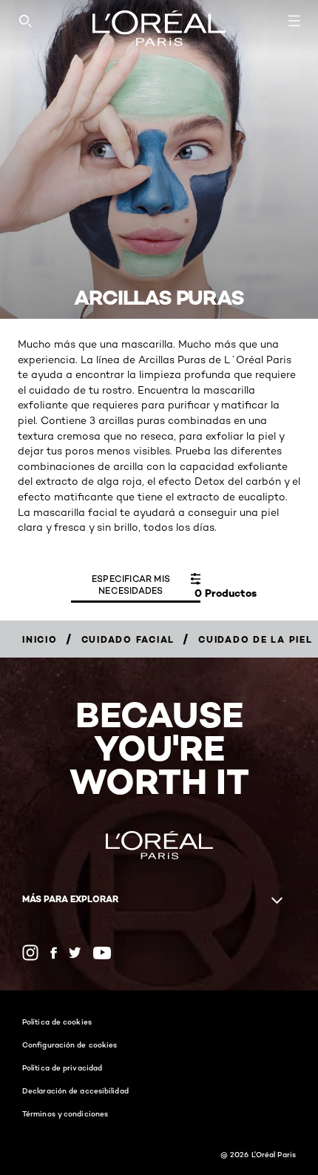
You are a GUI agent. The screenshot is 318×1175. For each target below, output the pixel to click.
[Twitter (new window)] (75, 953)
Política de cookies (57, 1021)
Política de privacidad (62, 1067)
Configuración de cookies (69, 1044)
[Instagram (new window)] (30, 952)
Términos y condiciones (65, 1113)
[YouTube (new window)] (102, 953)
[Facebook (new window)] (53, 953)
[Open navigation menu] (294, 21)
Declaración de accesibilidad (75, 1090)
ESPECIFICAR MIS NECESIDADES (131, 584)
